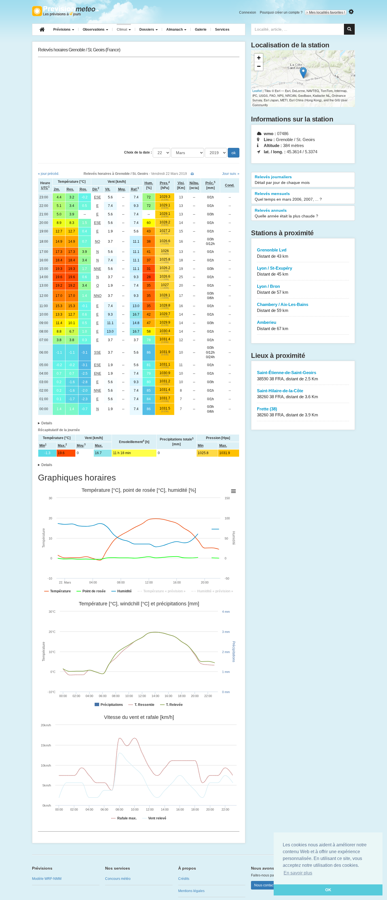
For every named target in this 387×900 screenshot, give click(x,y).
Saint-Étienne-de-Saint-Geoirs (287, 375)
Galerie (201, 29)
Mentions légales (191, 891)
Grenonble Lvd (272, 252)
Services (222, 29)
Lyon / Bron (272, 289)
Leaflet (257, 90)
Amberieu (272, 325)
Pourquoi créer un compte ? (281, 12)
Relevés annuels (286, 213)
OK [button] (328, 890)
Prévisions (62, 29)
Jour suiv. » (230, 173)
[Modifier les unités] (351, 12)
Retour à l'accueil (65, 11)
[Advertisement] (138, 102)
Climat (122, 29)
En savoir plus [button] (298, 872)
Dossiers (147, 29)
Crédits (183, 879)
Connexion (247, 12)
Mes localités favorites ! (327, 12)
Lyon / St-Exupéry (274, 271)
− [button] (259, 66)
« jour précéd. (48, 173)
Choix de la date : (138, 152)
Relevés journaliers (282, 180)
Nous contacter (265, 885)
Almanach (175, 29)
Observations (94, 29)
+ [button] (259, 57)
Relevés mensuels (288, 196)
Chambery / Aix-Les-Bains (282, 307)
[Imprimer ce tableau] (192, 173)
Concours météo (118, 879)
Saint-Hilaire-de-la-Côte (287, 393)
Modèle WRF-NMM (46, 879)
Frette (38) (287, 411)
